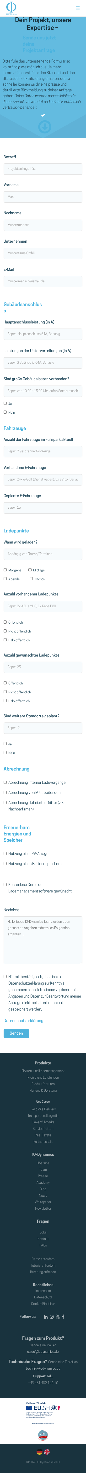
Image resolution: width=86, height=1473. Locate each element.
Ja (10, 404)
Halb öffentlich (19, 640)
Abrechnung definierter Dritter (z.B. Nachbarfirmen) (36, 806)
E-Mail (9, 270)
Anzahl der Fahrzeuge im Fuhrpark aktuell (38, 440)
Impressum (43, 1291)
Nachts (39, 579)
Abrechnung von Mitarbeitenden (34, 793)
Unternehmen (15, 242)
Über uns (43, 1163)
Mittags (39, 570)
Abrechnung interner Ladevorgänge (37, 783)
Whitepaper (43, 1202)
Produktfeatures (43, 1084)
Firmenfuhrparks (43, 1122)
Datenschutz (43, 1297)
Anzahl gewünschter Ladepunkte (31, 655)
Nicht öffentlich (19, 631)
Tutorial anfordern (43, 1266)
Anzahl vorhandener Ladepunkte (31, 594)
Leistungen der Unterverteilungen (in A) (37, 351)
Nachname (13, 213)
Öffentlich (15, 623)
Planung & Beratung (43, 1091)
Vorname (11, 185)
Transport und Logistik (43, 1116)
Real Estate (43, 1135)
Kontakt (43, 1239)
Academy (43, 1183)
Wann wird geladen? (21, 542)
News (43, 1196)
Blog (43, 1189)
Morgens (14, 570)
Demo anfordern (43, 1259)
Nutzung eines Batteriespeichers (34, 864)
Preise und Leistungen (43, 1078)
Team (43, 1170)
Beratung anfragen (43, 1272)
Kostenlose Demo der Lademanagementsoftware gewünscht (40, 888)
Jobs (43, 1232)
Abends (14, 579)
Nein (11, 413)
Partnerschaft (43, 1142)
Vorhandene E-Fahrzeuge (25, 468)
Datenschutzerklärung (23, 1021)
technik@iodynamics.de (43, 1369)
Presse (43, 1176)
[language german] (40, 1452)
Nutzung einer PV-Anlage (28, 854)
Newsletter (43, 1209)
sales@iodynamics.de (43, 1352)
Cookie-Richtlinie (43, 1304)
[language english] (46, 1452)
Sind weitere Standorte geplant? (31, 716)
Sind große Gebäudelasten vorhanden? (36, 379)
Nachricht (11, 910)
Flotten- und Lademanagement (43, 1071)
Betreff (10, 157)
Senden (16, 1034)
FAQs (43, 1245)
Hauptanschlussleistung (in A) (29, 322)
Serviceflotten (43, 1129)
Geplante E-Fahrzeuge (22, 496)
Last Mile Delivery (43, 1109)
